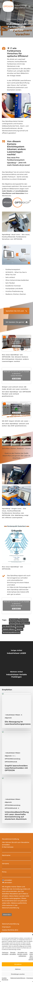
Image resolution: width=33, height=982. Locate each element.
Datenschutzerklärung (17, 978)
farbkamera (24, 620)
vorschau (19, 629)
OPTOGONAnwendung (12, 759)
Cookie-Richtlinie (5, 979)
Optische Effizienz (9, 629)
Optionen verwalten (5, 953)
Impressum (6, 927)
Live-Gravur (20, 626)
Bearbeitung (14, 620)
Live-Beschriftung (9, 626)
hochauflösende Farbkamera (19, 623)
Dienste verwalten (12, 953)
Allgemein (8, 718)
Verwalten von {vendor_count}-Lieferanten (22, 954)
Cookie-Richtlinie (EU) (10, 930)
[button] (29, 6)
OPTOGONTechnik (11, 762)
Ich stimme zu (16, 346)
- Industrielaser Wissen (14, 19)
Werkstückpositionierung (11, 632)
